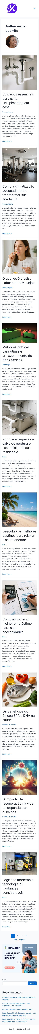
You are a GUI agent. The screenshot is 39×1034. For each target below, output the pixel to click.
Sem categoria (7, 112)
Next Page (19, 940)
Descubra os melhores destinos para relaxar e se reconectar (19, 535)
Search (4, 980)
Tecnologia (6, 365)
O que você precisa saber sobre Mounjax (17, 1009)
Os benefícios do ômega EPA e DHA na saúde (18, 715)
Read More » (7, 141)
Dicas (4, 457)
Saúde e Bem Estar (9, 725)
